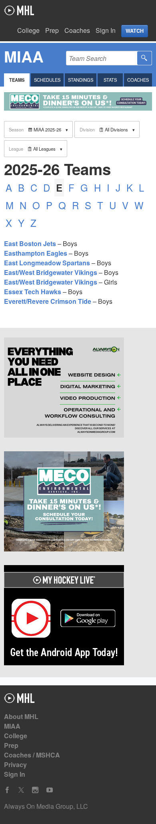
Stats (110, 80)
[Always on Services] (78, 389)
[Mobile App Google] (78, 616)
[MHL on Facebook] (7, 790)
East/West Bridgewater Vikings (50, 272)
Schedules (47, 80)
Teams (16, 80)
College (28, 30)
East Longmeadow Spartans (47, 262)
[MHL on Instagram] (35, 790)
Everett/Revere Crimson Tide (47, 301)
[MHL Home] (19, 700)
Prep (52, 30)
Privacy (15, 764)
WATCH (135, 30)
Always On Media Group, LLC (46, 806)
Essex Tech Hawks (32, 291)
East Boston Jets (30, 243)
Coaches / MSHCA (32, 754)
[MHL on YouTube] (49, 790)
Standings (80, 80)
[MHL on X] (21, 790)
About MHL (21, 716)
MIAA (12, 726)
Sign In (106, 30)
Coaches (77, 30)
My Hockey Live (19, 10)
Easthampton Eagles (35, 253)
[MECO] (78, 502)
